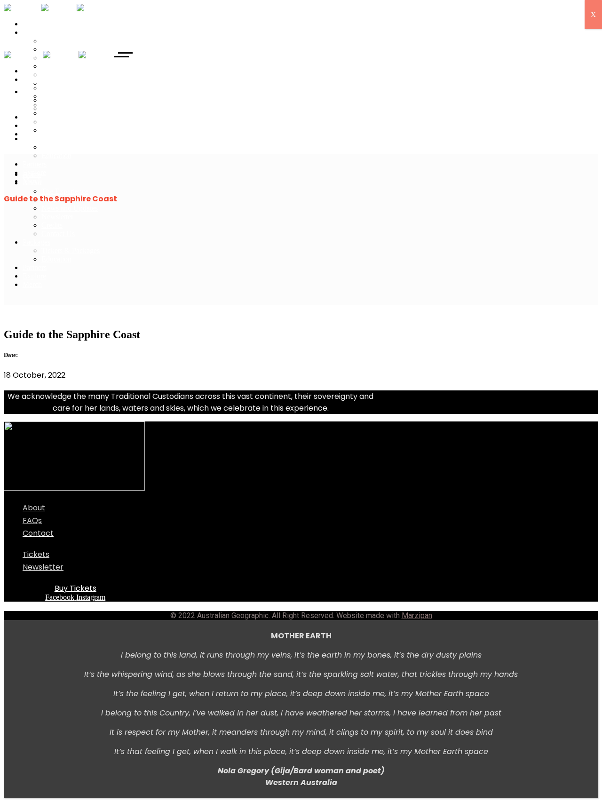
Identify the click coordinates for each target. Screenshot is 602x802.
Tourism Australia (30, 314)
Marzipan (417, 615)
